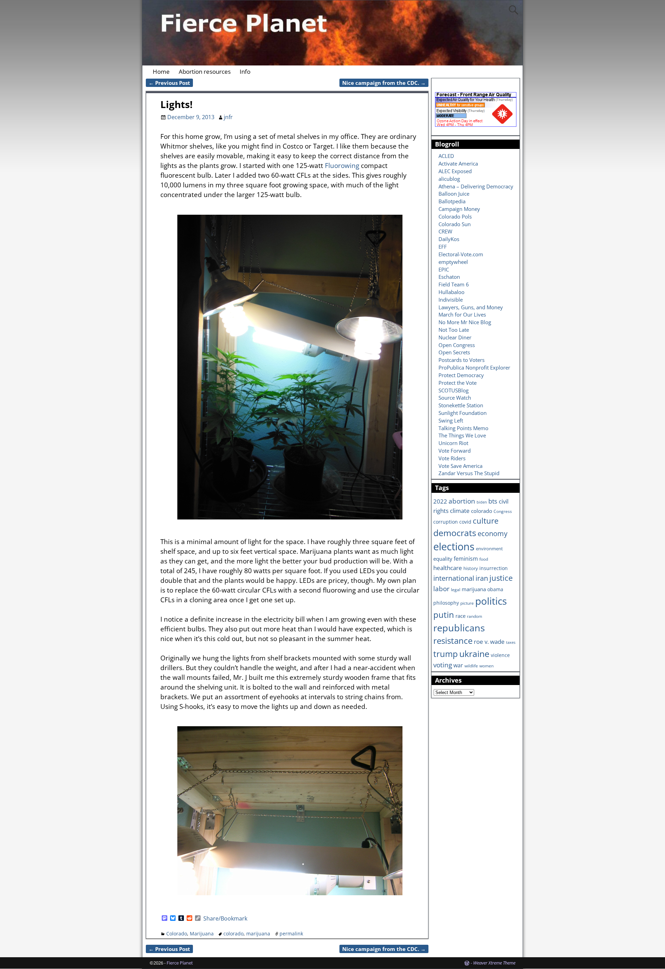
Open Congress (456, 344)
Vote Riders (452, 458)
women (486, 665)
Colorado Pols (455, 216)
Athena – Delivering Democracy (475, 186)
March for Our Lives (462, 314)
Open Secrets (454, 352)
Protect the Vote (457, 382)
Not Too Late (453, 329)
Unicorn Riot (453, 442)
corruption (445, 521)
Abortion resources (205, 71)
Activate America (458, 163)
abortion (462, 501)
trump (445, 653)
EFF (442, 246)
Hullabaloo (451, 291)
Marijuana (202, 933)
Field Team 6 (453, 284)
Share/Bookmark (225, 918)
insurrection (493, 568)
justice (501, 577)
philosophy (446, 602)
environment (489, 548)
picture (467, 603)
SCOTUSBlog (453, 390)
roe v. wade (489, 642)
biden (482, 502)
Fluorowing (342, 165)
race (460, 616)
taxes (510, 642)
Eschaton (449, 276)
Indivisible (450, 299)
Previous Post (169, 82)
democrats (454, 533)
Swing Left (450, 420)
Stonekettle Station (460, 405)
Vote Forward (454, 450)
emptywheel (453, 261)
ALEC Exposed (455, 171)
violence (500, 655)
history (470, 568)
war (458, 665)
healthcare (447, 567)
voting (442, 664)
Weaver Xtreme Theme (494, 963)
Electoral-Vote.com (460, 254)
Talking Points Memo (463, 428)
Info (245, 71)
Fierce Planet (180, 963)
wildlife (471, 665)
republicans (459, 627)
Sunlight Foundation (462, 412)
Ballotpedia (452, 201)
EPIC (443, 269)
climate (460, 510)
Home (161, 71)
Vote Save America (460, 465)
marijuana (258, 933)
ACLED (446, 155)
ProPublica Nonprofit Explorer (474, 367)
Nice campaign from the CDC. (384, 82)
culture (485, 520)
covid (465, 521)
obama (495, 589)
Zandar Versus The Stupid (468, 473)
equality (442, 558)
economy (492, 533)
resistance (452, 640)
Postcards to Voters (461, 359)
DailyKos (448, 238)
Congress (503, 511)
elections (454, 546)
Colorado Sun (454, 224)
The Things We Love (462, 435)
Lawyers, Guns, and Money (470, 307)
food (483, 559)
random (474, 616)
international (453, 578)
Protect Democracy (461, 375)
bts (492, 501)
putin (443, 614)
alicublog (449, 178)
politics (491, 600)
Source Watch (454, 397)
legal (455, 589)
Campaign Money (459, 208)
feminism (466, 558)
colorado (233, 933)
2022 (440, 501)
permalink (291, 933)
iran (482, 578)
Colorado (176, 933)
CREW (445, 231)
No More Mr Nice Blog (464, 322)
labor (441, 588)
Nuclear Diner (454, 337)
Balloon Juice (453, 193)
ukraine (474, 653)
